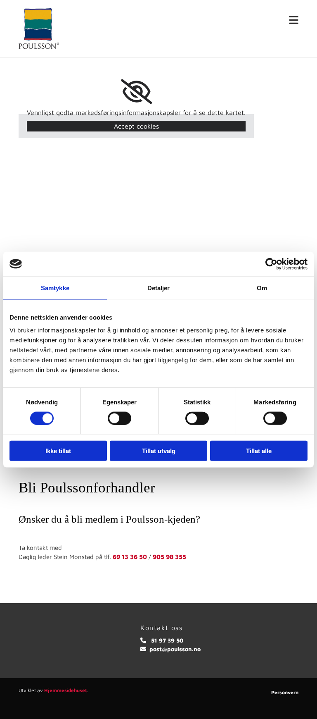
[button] (195, 20)
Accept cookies (136, 126)
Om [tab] (262, 287)
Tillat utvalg (158, 450)
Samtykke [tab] (55, 287)
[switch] (119, 418)
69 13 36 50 (130, 556)
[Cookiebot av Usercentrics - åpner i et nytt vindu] (271, 264)
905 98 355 (169, 556)
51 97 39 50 (167, 640)
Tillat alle (259, 450)
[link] (136, 91)
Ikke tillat (58, 450)
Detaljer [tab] (158, 287)
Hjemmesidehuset (65, 690)
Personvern (284, 692)
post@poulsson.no (175, 648)
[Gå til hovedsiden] (49, 28)
